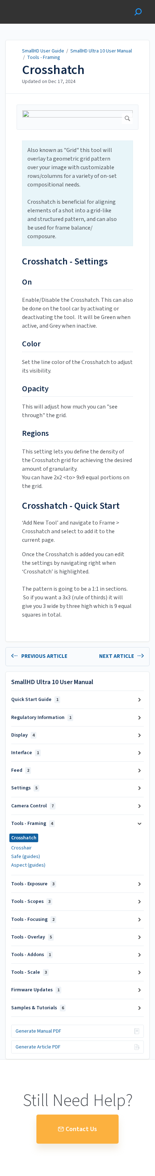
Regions (35, 433)
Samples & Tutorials (37, 1007)
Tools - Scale (29, 972)
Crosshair (21, 848)
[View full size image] (77, 117)
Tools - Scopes (30, 901)
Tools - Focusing (32, 919)
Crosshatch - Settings (65, 261)
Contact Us (81, 1129)
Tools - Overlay (31, 937)
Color (31, 344)
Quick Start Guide (34, 699)
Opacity (35, 389)
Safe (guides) (25, 856)
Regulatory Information (41, 717)
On (27, 282)
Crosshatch (53, 70)
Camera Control (32, 806)
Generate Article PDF (38, 1047)
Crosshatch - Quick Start (71, 505)
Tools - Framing (43, 57)
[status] (77, 193)
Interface (25, 752)
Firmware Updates (35, 989)
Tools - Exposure (32, 883)
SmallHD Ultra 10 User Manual (101, 51)
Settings (24, 788)
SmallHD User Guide (43, 51)
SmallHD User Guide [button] (31, 4)
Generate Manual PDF (38, 1031)
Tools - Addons (31, 954)
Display (23, 735)
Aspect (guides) (28, 865)
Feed (20, 770)
